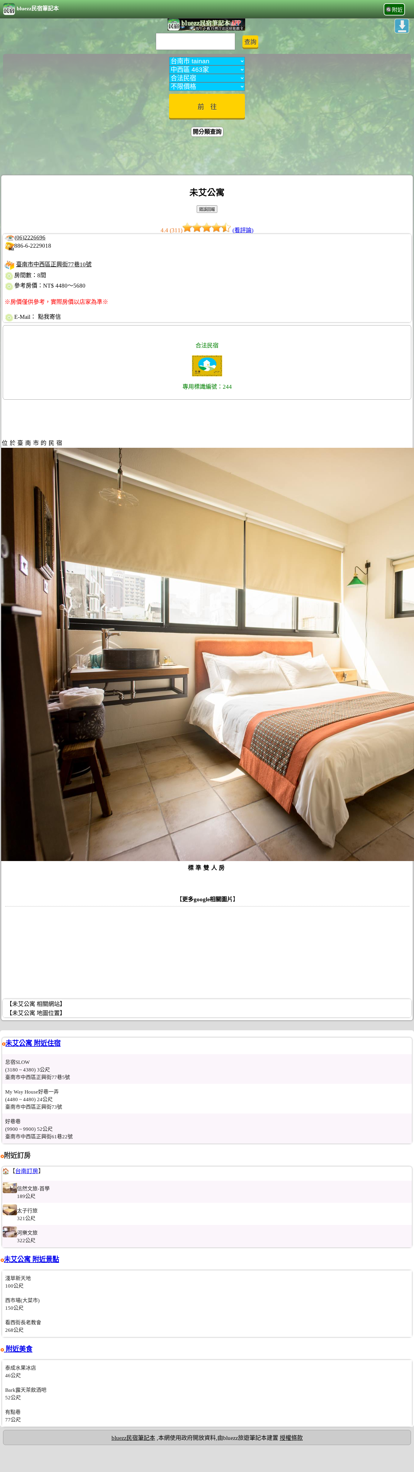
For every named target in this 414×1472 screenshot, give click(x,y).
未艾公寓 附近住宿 (33, 1043)
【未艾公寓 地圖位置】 (35, 1013)
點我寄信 (49, 317)
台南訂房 (26, 1171)
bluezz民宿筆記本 (38, 8)
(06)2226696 (30, 237)
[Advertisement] (207, 157)
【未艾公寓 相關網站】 (35, 1004)
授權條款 (291, 1438)
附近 (397, 10)
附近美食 (18, 1349)
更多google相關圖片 (207, 899)
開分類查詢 (207, 132)
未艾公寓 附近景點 (31, 1259)
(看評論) (242, 230)
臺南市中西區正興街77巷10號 (54, 264)
